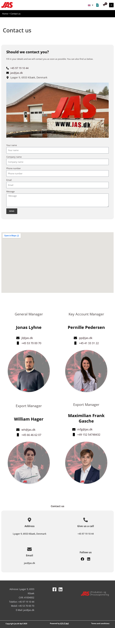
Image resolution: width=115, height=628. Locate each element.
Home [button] (5, 13)
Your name (11, 145)
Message (10, 191)
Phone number (13, 168)
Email (9, 180)
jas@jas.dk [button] (29, 563)
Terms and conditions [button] (100, 623)
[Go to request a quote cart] (97, 5)
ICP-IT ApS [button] (64, 623)
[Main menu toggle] (111, 5)
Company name (14, 156)
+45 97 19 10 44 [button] (86, 533)
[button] (7, 4)
